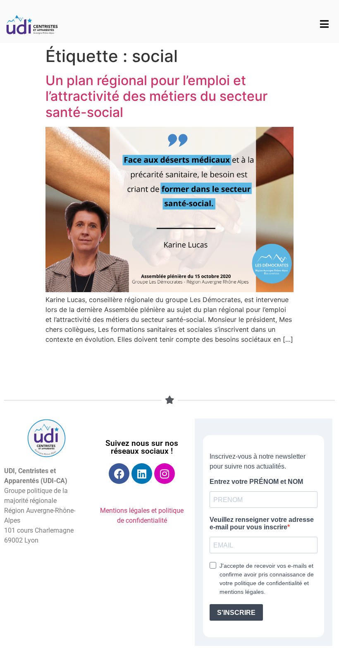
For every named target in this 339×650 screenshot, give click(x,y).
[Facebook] (119, 473)
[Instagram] (164, 473)
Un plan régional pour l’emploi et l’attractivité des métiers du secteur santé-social (156, 96)
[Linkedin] (141, 473)
